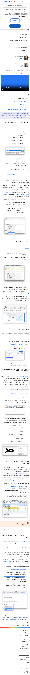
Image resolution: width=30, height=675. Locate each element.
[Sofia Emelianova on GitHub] (22, 66)
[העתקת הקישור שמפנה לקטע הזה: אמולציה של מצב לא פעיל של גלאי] (27, 372)
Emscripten (10, 480)
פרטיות (23, 668)
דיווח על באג (26, 633)
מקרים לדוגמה (25, 644)
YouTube (27, 657)
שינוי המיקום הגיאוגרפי (20, 101)
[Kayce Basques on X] (22, 59)
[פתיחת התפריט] (27, 2)
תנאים (27, 668)
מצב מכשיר (16, 117)
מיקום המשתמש (11, 174)
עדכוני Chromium (25, 641)
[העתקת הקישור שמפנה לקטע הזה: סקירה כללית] (17, 94)
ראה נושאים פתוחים (24, 635)
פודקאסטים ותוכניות (24, 648)
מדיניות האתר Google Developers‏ (13, 619)
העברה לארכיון (25, 646)
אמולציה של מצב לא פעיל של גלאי (17, 109)
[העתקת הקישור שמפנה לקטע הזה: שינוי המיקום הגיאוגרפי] (9, 170)
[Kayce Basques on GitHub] (20, 59)
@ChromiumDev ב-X (24, 655)
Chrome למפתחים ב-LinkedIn (22, 659)
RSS (28, 662)
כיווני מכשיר (20, 246)
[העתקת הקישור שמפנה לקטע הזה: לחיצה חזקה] (17, 330)
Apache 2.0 (4, 617)
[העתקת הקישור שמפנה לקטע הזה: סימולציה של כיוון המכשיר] (7, 242)
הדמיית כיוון (23, 104)
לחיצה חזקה (23, 107)
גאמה (20, 293)
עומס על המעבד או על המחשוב (20, 542)
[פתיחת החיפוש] (12, 2)
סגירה (15, 20)
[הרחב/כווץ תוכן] (21, 35)
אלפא (27, 293)
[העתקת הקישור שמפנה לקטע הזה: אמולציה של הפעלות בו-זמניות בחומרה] (21, 463)
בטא (24, 293)
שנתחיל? (15, 26)
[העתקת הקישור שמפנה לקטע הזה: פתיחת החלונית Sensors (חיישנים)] (27, 125)
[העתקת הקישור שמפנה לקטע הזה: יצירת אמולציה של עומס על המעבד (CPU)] (22, 538)
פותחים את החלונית (18, 344)
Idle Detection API (24, 376)
